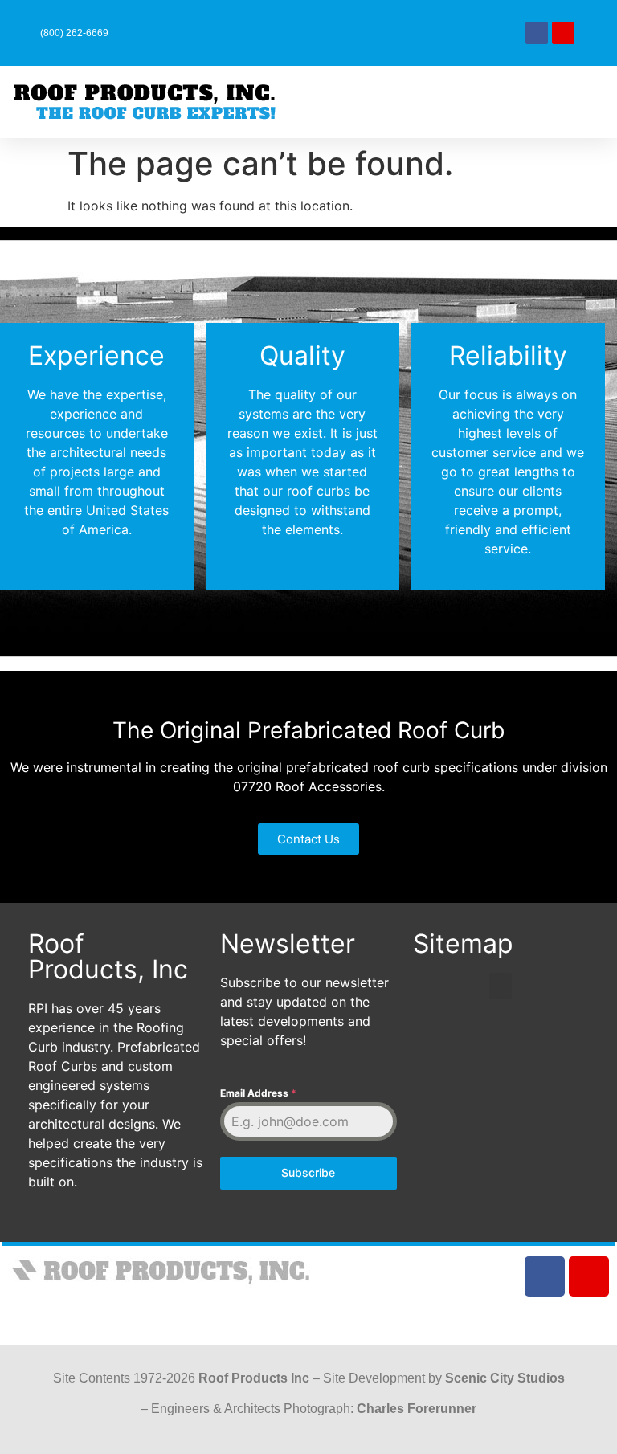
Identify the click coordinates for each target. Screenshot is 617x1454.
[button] (352, 102)
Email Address (258, 1093)
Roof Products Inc (253, 1378)
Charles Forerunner (416, 1408)
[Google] (563, 33)
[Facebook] (536, 33)
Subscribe (308, 1172)
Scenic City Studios (505, 1378)
